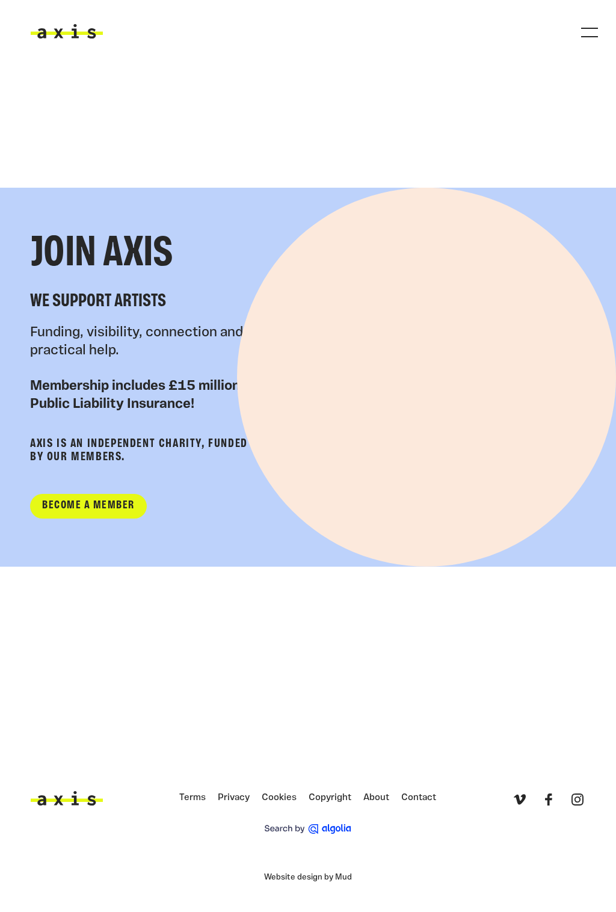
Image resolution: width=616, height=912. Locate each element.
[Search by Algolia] (308, 829)
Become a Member (88, 505)
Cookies (279, 798)
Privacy (234, 798)
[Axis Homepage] (66, 31)
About (376, 798)
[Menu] (589, 32)
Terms (192, 798)
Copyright (330, 798)
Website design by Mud (308, 877)
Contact (418, 798)
